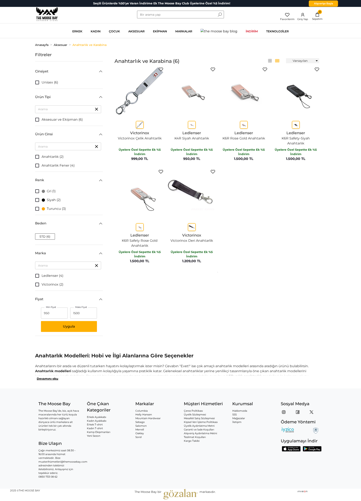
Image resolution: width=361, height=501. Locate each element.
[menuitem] (302, 60)
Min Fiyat (51, 307)
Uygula (69, 326)
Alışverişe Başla (323, 3)
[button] (69, 71)
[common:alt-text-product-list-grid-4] (269, 60)
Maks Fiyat (81, 307)
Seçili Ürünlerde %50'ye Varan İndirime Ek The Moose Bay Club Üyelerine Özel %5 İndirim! (161, 3)
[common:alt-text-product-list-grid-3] (277, 60)
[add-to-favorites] (161, 69)
